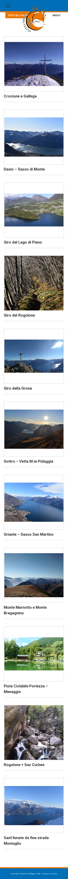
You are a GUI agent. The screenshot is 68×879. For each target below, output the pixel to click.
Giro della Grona (18, 388)
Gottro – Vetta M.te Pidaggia (28, 461)
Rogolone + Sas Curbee (24, 764)
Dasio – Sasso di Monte (24, 169)
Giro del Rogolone (19, 315)
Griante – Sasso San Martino (28, 534)
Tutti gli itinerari (20, 15)
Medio (56, 15)
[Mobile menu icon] (8, 5)
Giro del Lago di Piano (23, 242)
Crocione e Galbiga (20, 96)
